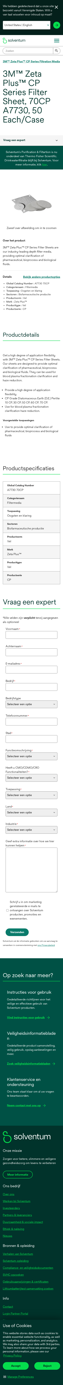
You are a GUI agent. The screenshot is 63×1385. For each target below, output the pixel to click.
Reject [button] (47, 1365)
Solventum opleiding (16, 1261)
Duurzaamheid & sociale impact (23, 1222)
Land (9, 806)
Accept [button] (15, 1365)
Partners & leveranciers (17, 1215)
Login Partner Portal (15, 1313)
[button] (18, 1376)
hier (44, 164)
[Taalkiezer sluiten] (56, 7)
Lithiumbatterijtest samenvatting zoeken (28, 1288)
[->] (56, 25)
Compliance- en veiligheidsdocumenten (28, 1267)
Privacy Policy (12, 1355)
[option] (31, 207)
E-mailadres (14, 663)
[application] (31, 204)
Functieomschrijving (19, 750)
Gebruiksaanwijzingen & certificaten (25, 1281)
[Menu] (56, 40)
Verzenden (17, 932)
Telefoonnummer (17, 715)
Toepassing (14, 789)
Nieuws (7, 1236)
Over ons (8, 1194)
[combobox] (31, 51)
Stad (9, 733)
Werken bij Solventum (16, 1201)
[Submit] (56, 51)
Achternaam (14, 646)
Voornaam (13, 629)
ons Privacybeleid (46, 945)
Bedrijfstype (13, 698)
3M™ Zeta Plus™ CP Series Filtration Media (31, 61)
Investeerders (11, 1208)
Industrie (12, 824)
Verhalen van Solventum (18, 1254)
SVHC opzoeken (13, 1274)
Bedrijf (10, 681)
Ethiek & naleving (13, 1229)
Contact (8, 1306)
